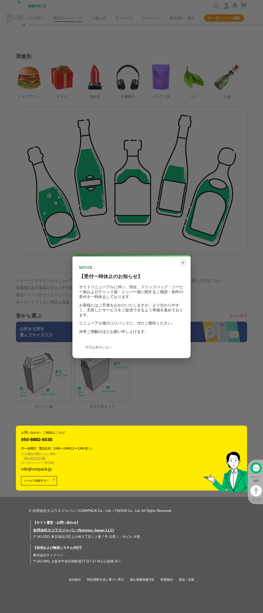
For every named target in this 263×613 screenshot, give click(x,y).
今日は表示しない (98, 347)
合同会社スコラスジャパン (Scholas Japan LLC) (73, 530)
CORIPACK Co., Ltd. (95, 511)
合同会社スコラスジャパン (54, 511)
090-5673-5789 (34, 458)
